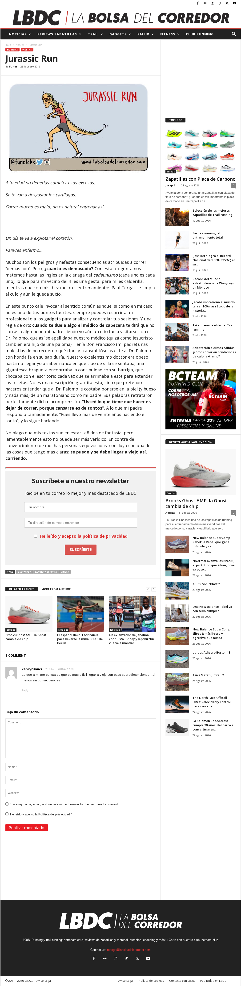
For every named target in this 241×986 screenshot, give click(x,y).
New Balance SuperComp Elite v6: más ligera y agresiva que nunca (211, 633)
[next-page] (153, 589)
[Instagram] (212, 3)
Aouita (170, 512)
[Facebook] (198, 3)
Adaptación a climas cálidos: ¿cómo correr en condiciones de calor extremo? (214, 352)
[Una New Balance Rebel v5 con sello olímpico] (177, 613)
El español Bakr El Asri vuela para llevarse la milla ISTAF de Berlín (80, 639)
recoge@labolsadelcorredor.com (129, 950)
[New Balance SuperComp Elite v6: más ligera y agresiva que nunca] (177, 636)
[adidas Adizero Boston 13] (177, 659)
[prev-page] (148, 589)
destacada (24, 571)
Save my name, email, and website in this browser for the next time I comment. (64, 804)
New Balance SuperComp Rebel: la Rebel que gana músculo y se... (211, 542)
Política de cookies (151, 981)
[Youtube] (234, 3)
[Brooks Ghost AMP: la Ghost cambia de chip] (28, 614)
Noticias (20, 44)
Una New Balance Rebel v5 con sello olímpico (212, 608)
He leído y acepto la (41, 814)
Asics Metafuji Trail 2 (208, 675)
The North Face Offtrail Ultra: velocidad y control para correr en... (212, 702)
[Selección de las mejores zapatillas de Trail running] (177, 217)
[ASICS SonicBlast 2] (177, 591)
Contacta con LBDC (182, 981)
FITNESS (167, 34)
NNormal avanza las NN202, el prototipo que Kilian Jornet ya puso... (214, 565)
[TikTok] (220, 3)
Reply (25, 690)
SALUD (143, 34)
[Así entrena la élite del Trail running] (177, 332)
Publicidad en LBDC (213, 981)
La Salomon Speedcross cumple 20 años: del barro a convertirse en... (213, 725)
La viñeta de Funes (46, 571)
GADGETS (118, 34)
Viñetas (27, 49)
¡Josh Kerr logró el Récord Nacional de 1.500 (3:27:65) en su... (214, 260)
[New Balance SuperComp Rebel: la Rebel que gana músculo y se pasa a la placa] (177, 544)
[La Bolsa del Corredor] (120, 17)
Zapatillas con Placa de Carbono (200, 179)
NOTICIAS (18, 34)
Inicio (8, 44)
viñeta (65, 571)
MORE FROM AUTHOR (56, 589)
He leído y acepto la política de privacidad (84, 536)
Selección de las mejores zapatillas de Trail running (213, 212)
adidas (171, 171)
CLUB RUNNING (200, 34)
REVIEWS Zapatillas (57, 34)
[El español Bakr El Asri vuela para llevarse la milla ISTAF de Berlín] (80, 614)
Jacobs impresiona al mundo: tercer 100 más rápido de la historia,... (214, 306)
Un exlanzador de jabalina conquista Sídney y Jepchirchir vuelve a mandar (131, 639)
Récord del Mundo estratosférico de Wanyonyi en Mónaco (213, 283)
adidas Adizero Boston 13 (211, 652)
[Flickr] (205, 3)
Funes (13, 66)
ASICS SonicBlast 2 (206, 584)
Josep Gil (171, 185)
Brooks (11, 629)
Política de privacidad (54, 814)
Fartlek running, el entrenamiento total (208, 235)
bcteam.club (209, 940)
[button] (234, 34)
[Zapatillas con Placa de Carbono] (200, 150)
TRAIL (93, 34)
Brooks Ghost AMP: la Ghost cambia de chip (25, 637)
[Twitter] (227, 3)
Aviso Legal (125, 981)
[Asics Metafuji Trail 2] (177, 682)
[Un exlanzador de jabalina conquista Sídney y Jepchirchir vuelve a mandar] (132, 614)
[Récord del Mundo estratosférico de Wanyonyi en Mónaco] (177, 285)
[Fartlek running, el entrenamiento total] (177, 240)
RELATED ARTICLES (21, 589)
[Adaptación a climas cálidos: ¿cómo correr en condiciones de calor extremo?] (177, 354)
